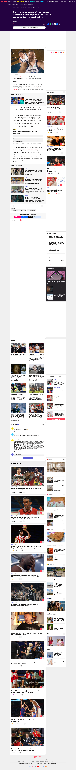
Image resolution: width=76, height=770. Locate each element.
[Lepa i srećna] (37, 761)
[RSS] (63, 52)
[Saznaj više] (64, 268)
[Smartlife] (42, 761)
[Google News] (61, 52)
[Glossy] (33, 761)
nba (27, 210)
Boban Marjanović (24, 76)
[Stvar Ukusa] (56, 761)
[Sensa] (46, 761)
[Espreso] (23, 761)
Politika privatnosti (33, 143)
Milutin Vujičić (15, 23)
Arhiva (49, 763)
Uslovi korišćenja (38, 143)
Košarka (22, 7)
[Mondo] (4, 1)
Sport (18, 7)
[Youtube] (56, 52)
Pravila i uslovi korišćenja (35, 763)
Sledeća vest (38, 205)
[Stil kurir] (29, 761)
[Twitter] (53, 52)
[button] (44, 24)
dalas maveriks (33, 210)
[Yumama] (51, 761)
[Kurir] (19, 761)
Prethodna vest (18, 205)
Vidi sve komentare (27, 458)
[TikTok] (58, 52)
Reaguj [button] (14, 220)
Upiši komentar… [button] (18, 454)
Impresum (25, 763)
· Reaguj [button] (50, 132)
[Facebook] (48, 52)
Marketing (21, 763)
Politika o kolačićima (43, 763)
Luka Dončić (23, 210)
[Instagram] (51, 52)
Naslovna (14, 7)
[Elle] (27, 761)
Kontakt (28, 763)
